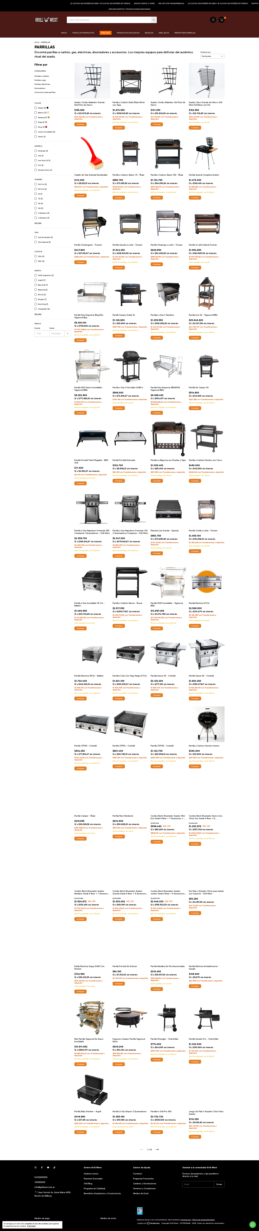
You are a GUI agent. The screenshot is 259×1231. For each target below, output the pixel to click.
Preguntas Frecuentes (143, 1178)
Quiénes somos (91, 1173)
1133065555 (39, 1182)
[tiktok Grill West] (54, 1167)
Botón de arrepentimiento (204, 1220)
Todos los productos (83, 33)
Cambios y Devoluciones (144, 1183)
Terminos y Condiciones (144, 1188)
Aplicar (67, 333)
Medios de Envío (141, 1193)
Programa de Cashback (94, 1188)
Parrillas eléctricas (42, 84)
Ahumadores (39, 88)
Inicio (64, 33)
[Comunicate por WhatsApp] (252, 1224)
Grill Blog (164, 33)
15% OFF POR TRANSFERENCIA (132, 3)
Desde (37, 328)
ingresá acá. (186, 1220)
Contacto (137, 1173)
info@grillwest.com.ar (44, 1187)
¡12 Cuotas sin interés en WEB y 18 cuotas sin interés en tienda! (61, 3)
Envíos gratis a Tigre (104, 3)
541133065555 (41, 1177)
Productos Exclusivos (128, 33)
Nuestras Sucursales (93, 1178)
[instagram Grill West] (35, 1167)
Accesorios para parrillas (44, 92)
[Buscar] (154, 20)
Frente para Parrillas (184, 33)
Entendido (31, 1226)
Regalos (149, 33)
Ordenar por (205, 52)
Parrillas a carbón (41, 76)
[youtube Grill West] (48, 1167)
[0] (222, 20)
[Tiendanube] (148, 1224)
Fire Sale (105, 33)
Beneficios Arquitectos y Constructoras (102, 1193)
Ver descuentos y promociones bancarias (129, 9)
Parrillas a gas (40, 80)
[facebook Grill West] (42, 1167)
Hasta (51, 328)
